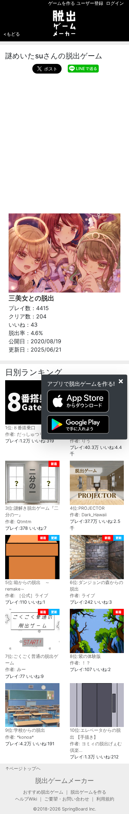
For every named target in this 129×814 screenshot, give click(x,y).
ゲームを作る (61, 3)
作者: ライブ (82, 595)
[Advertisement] (64, 142)
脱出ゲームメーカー (64, 780)
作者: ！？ (80, 662)
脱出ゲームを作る (88, 792)
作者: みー (15, 669)
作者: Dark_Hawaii (88, 514)
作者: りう (80, 440)
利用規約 (105, 799)
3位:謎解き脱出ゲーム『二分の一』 (31, 511)
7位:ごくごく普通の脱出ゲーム (31, 659)
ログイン (115, 3)
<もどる (11, 34)
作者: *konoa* (19, 737)
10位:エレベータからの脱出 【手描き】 (95, 733)
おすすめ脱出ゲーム (43, 792)
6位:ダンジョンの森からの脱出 (96, 586)
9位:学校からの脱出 (25, 730)
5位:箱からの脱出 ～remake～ (27, 586)
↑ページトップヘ (23, 768)
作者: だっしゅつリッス (29, 434)
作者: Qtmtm (18, 521)
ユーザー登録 (89, 3)
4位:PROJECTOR (87, 508)
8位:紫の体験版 (85, 656)
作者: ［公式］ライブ (26, 595)
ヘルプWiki (26, 799)
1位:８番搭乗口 (20, 427)
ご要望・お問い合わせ (66, 799)
